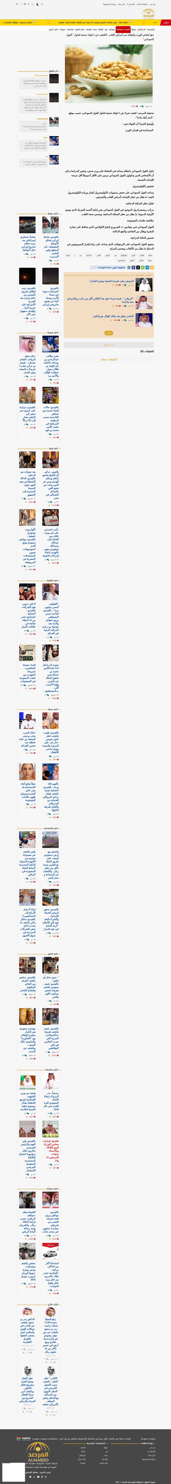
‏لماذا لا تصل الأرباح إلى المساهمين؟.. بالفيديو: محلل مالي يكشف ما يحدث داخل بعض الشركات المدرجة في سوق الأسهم (28, 922)
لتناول (141, 260)
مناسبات (70, 29)
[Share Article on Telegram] (147, 267)
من (115, 255)
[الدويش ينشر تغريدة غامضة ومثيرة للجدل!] (144, 285)
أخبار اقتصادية (51, 828)
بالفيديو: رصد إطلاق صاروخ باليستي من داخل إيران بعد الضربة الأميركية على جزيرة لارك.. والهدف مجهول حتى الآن (28, 301)
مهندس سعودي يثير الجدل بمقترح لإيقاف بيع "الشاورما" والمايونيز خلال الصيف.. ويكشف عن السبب (28, 1040)
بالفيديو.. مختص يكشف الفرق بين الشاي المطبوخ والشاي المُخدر (27, 984)
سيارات (62, 29)
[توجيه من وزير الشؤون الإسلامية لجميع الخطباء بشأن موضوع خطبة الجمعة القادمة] (27, 1081)
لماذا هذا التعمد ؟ (42, 94)
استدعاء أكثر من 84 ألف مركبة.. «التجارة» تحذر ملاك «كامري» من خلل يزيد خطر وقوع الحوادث (51, 1274)
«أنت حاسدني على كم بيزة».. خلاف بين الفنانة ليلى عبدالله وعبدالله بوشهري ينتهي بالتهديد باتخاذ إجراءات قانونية (51, 542)
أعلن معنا (121, 4)
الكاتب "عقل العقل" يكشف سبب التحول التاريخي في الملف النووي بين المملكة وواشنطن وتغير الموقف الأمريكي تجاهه (51, 1391)
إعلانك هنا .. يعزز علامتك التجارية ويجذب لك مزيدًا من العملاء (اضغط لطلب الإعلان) (121, 22)
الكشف (89, 255)
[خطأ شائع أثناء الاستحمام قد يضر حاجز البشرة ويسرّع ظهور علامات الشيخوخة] (27, 771)
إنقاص (142, 255)
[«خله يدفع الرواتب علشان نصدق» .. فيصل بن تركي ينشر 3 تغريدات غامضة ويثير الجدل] (27, 344)
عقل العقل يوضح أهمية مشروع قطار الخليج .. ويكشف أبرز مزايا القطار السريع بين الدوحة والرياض (27, 1389)
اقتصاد (89, 29)
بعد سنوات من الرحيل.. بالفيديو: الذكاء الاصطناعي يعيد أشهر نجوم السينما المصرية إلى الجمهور (27, 483)
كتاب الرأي (53, 29)
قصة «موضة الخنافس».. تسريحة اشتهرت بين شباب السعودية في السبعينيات (27, 672)
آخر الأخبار (141, 29)
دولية (133, 29)
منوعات (112, 29)
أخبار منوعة (52, 333)
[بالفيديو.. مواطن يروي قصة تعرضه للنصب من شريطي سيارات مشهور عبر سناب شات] (50, 1200)
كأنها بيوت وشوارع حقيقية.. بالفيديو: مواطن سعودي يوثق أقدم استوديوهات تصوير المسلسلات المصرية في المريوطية (27, 545)
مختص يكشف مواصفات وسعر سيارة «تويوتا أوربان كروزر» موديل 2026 (28, 1271)
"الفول (132, 260)
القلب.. (98, 255)
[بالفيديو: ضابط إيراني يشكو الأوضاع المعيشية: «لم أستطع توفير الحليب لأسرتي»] (50, 225)
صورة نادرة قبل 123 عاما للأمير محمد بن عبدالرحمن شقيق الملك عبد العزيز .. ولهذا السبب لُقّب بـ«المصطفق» (51, 677)
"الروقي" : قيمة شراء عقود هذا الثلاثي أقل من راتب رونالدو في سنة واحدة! (100, 300)
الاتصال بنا (131, 4)
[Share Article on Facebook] (133, 267)
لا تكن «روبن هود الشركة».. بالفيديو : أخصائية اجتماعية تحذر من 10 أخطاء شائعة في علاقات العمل (28, 615)
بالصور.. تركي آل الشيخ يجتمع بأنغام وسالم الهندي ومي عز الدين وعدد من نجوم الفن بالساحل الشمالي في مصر (51, 484)
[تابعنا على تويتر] (32, 4)
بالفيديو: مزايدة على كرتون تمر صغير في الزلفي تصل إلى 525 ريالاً (28, 414)
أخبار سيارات (52, 1189)
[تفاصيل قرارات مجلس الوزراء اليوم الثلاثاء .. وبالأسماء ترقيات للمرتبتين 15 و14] (50, 1129)
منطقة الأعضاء (142, 4)
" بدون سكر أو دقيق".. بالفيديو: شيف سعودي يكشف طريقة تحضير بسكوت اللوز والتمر (51, 987)
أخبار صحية (53, 709)
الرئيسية (151, 29)
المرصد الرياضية (123, 29)
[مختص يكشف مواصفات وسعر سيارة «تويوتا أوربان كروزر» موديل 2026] (27, 1251)
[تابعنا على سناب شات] (21, 4)
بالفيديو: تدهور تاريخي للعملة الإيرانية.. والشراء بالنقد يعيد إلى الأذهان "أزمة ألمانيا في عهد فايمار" (50, 919)
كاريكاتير (82, 1455)
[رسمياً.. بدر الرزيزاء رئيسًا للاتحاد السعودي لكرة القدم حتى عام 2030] (50, 1081)
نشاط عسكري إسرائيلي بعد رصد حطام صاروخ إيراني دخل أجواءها (28, 243)
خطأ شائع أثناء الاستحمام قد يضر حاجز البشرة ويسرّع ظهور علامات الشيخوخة (28, 792)
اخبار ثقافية (52, 580)
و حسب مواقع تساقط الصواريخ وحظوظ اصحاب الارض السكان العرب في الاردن (34, 83)
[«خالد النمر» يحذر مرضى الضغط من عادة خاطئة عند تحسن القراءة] (27, 720)
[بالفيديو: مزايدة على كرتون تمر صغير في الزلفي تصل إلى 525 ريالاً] (27, 395)
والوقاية (124, 255)
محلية (83, 1451)
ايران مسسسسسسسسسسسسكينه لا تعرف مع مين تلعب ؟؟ (34, 126)
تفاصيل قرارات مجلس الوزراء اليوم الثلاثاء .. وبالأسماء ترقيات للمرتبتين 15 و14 (51, 1151)
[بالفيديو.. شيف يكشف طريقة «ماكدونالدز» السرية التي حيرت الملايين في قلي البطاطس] (50, 1016)
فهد (47, 156)
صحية (150, 260)
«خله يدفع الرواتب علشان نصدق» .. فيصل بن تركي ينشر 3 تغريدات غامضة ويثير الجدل (27, 364)
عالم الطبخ (79, 29)
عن (80, 255)
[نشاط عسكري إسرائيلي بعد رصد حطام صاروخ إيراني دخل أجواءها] (27, 225)
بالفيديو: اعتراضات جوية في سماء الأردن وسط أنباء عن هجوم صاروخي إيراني (51, 296)
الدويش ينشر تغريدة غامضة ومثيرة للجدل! (112, 281)
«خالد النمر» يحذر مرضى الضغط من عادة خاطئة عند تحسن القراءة (27, 739)
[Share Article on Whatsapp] (143, 267)
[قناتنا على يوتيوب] (25, 4)
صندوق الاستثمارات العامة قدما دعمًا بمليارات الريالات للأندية (34, 163)
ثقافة (100, 29)
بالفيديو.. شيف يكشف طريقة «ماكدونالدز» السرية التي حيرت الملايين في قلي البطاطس (51, 1038)
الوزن (133, 255)
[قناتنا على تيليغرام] (17, 4)
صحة (95, 29)
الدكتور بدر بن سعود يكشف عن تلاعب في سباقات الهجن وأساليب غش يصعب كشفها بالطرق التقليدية (27, 1330)
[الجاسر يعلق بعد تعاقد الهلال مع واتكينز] (144, 320)
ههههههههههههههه (42, 118)
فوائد (68, 255)
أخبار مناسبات (51, 1070)
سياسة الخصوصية (109, 4)
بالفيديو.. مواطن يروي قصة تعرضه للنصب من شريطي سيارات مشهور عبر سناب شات (51, 1222)
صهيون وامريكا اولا (41, 75)
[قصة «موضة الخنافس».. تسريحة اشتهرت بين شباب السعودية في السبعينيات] (27, 652)
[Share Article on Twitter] (138, 267)
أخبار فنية (53, 448)
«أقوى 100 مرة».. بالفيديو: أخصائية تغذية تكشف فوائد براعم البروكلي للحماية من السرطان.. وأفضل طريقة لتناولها (51, 796)
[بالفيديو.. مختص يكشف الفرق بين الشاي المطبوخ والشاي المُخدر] (27, 965)
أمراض (107, 255)
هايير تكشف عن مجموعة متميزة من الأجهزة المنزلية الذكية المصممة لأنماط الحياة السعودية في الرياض (27, 863)
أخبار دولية (53, 214)
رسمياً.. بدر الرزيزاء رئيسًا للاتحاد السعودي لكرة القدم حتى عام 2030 (51, 1101)
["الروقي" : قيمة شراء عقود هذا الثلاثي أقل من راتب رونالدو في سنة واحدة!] (144, 302)
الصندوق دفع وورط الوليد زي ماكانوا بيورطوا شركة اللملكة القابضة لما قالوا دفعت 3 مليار (35, 145)
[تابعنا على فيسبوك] (28, 4)
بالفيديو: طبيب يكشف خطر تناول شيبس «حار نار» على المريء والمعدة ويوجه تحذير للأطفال (50, 742)
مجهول (45, 137)
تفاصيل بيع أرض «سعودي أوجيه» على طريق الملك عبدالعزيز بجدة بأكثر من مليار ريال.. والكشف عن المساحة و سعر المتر (51, 864)
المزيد (109, 333)
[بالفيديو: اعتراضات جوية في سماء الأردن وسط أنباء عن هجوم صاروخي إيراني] (50, 276)
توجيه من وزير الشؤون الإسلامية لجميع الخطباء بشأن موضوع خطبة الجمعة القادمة (28, 1101)
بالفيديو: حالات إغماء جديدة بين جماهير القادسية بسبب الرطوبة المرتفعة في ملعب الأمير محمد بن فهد (50, 418)
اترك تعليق (109, 344)
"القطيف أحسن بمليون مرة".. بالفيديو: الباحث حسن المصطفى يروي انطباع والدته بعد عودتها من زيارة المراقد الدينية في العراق (50, 618)
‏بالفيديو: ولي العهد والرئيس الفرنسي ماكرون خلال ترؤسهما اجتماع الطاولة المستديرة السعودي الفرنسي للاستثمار (27, 1156)
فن (106, 29)
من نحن (152, 4)
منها (150, 255)
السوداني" (121, 260)
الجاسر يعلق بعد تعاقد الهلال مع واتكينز (113, 316)
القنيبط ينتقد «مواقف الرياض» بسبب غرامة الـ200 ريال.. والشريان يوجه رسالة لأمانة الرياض (27, 1222)
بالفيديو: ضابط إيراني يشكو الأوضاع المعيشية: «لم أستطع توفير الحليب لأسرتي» (51, 246)
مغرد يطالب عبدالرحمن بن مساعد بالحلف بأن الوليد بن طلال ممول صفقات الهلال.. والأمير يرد (51, 366)
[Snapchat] (152, 267)
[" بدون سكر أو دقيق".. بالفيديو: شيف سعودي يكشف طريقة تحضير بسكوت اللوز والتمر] (50, 965)
